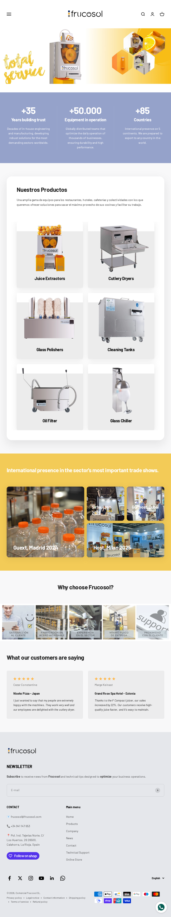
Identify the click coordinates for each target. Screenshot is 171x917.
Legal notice (32, 897)
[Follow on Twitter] (20, 878)
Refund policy (40, 901)
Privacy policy (14, 897)
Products (72, 823)
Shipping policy (77, 897)
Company (72, 831)
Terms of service (20, 901)
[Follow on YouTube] (41, 878)
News (69, 838)
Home (70, 816)
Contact (71, 845)
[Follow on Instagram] (31, 878)
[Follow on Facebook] (9, 878)
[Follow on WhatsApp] (62, 878)
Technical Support (77, 852)
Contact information (54, 897)
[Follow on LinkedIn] (52, 878)
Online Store (74, 859)
